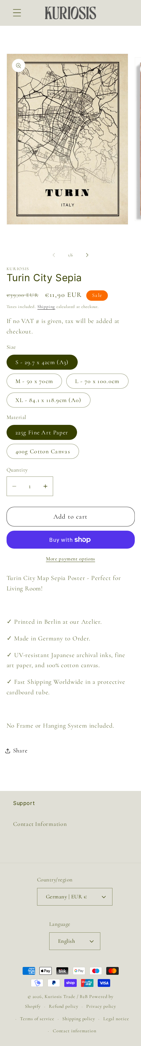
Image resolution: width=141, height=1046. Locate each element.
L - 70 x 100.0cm (97, 381)
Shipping (46, 306)
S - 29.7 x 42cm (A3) (42, 362)
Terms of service (37, 1019)
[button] (17, 13)
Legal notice (116, 1019)
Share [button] (20, 750)
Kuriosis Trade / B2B (67, 996)
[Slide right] (87, 255)
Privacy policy (101, 1006)
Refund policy (63, 1006)
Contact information (74, 1031)
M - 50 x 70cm (34, 381)
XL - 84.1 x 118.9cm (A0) (48, 400)
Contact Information (40, 824)
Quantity (17, 469)
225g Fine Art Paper (42, 432)
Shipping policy (78, 1019)
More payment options (70, 559)
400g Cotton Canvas (42, 451)
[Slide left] (54, 255)
